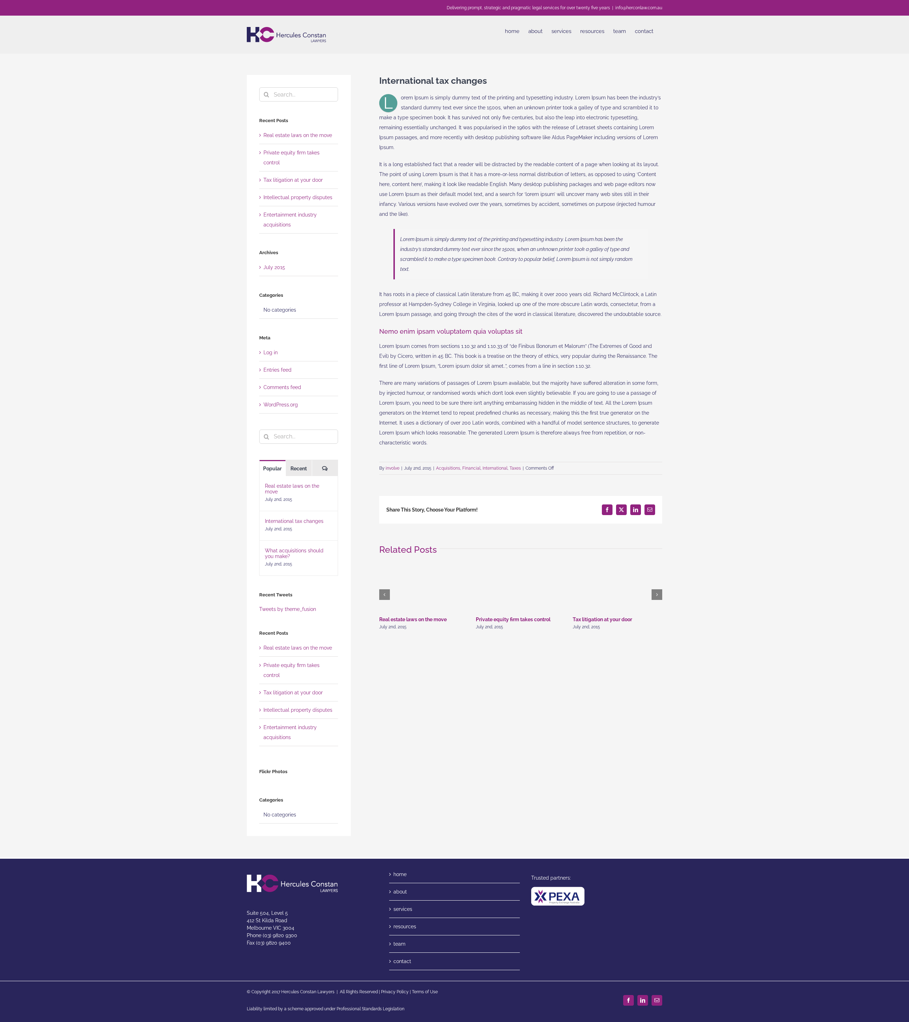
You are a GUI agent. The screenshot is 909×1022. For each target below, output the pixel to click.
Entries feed (277, 370)
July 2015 (274, 267)
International (495, 468)
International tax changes (294, 521)
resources (404, 926)
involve (392, 468)
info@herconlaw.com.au (638, 7)
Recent (298, 468)
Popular (272, 468)
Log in (270, 352)
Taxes (515, 468)
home (400, 874)
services (402, 909)
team (399, 944)
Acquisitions (448, 468)
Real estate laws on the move (413, 619)
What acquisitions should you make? (294, 553)
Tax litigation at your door (602, 619)
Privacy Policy (395, 991)
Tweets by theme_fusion (287, 609)
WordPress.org (280, 405)
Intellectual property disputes (297, 197)
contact (402, 961)
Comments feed (282, 387)
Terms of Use (425, 991)
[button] (384, 594)
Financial (471, 468)
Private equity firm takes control (513, 619)
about (400, 892)
